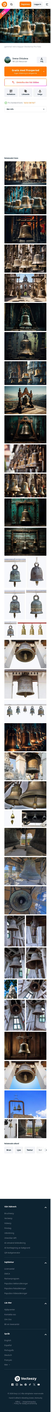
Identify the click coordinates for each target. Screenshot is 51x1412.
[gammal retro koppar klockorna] (25, 172)
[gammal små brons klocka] (10, 1273)
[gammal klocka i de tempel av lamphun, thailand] (25, 797)
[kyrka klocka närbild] (14, 979)
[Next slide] (40, 1314)
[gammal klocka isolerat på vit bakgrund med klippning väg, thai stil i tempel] (15, 570)
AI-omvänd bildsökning (15, 1407)
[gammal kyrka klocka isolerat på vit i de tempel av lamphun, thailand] (25, 685)
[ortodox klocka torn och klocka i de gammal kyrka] (25, 1249)
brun (9, 1314)
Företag (7, 1392)
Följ (41, 61)
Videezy (7, 1387)
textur (30, 1314)
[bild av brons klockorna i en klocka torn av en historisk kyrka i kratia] (25, 890)
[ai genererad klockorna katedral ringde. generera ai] (25, 768)
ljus (19, 1314)
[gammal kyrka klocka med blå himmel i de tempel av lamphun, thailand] (25, 1219)
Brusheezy (9, 1378)
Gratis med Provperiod (25, 71)
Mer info (10, 108)
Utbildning (9, 1397)
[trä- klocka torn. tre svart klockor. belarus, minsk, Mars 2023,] (16, 867)
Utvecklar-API (10, 1402)
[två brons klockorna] (25, 826)
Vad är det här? (29, 103)
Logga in (37, 4)
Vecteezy (8, 1382)
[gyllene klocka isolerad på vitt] (12, 849)
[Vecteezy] (4, 4)
